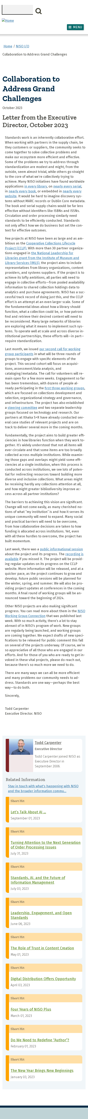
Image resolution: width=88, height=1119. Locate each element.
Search (38, 11)
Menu (77, 27)
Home (7, 46)
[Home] (8, 20)
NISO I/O (22, 46)
